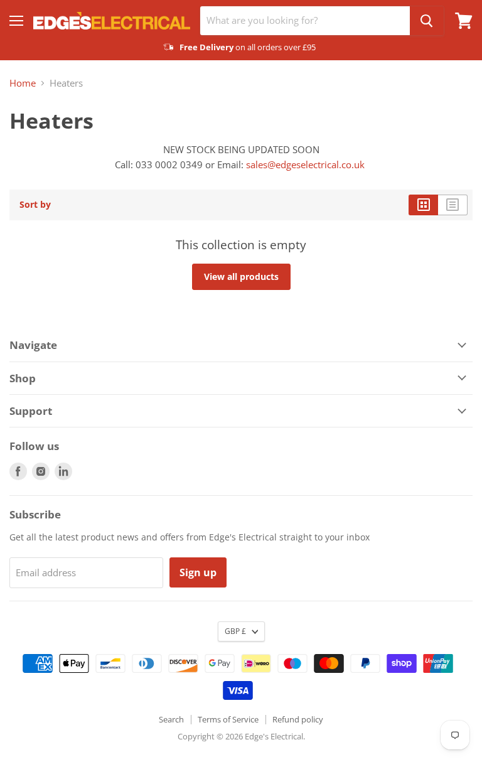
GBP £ (235, 631)
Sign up (198, 572)
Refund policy (297, 719)
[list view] (453, 205)
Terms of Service (228, 719)
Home (22, 83)
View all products (241, 276)
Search (171, 719)
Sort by (35, 205)
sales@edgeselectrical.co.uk (305, 164)
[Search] (427, 20)
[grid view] (423, 205)
